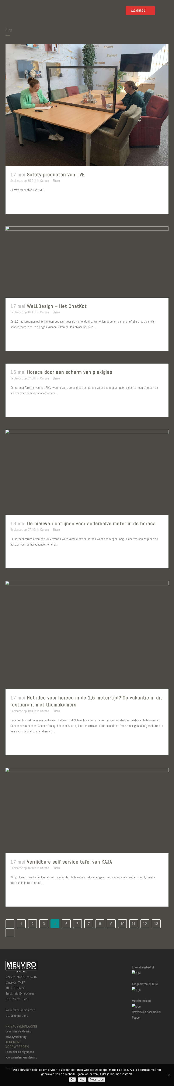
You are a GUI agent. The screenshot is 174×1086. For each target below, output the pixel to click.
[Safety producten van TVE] (87, 105)
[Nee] (169, 1075)
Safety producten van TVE (56, 174)
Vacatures (138, 10)
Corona (44, 180)
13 (156, 923)
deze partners (19, 1015)
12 (145, 923)
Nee (82, 1079)
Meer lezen (97, 1079)
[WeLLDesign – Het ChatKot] (87, 262)
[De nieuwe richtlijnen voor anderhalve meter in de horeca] (87, 472)
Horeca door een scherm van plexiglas (69, 372)
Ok (72, 1079)
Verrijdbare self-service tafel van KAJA (69, 861)
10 (122, 923)
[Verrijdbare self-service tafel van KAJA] (87, 810)
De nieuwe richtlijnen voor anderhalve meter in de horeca (91, 523)
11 (134, 923)
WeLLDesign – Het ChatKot (57, 306)
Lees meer (21, 202)
